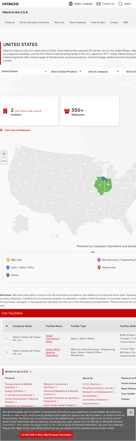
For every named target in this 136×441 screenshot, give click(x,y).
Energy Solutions (14, 391)
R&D (125, 22)
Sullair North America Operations (53, 352)
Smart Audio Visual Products (59, 405)
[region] (68, 424)
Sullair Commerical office (52, 338)
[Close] (130, 412)
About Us (59, 22)
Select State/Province (64, 71)
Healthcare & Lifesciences (19, 406)
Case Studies (98, 22)
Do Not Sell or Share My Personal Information (46, 434)
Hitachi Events (90, 403)
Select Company (98, 71)
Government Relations (95, 399)
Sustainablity (89, 395)
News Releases (77, 22)
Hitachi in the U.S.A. (17, 371)
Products (10, 22)
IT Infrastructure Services (18, 395)
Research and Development (97, 392)
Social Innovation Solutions (34, 22)
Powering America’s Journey (98, 388)
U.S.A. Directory (91, 384)
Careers (114, 22)
